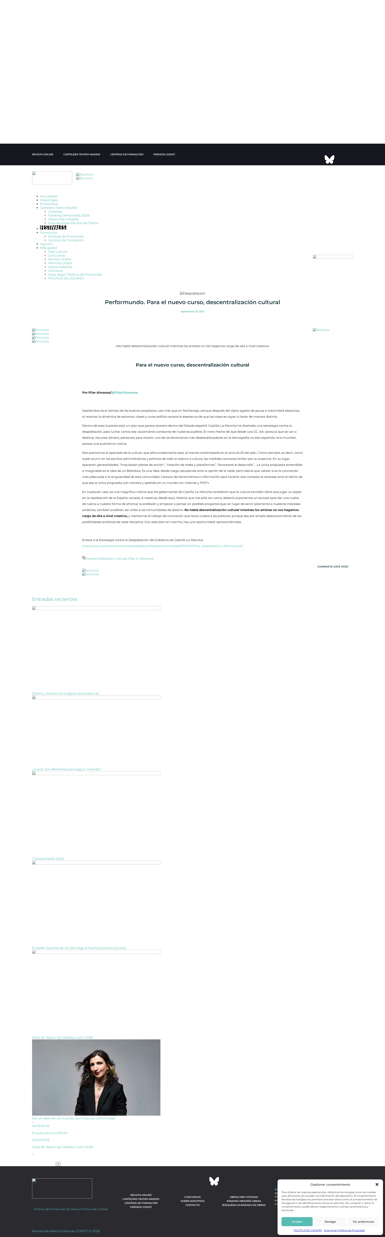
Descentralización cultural (106, 568)
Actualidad (48, 205)
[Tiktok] (319, 159)
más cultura (57, 261)
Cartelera (55, 221)
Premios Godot (164, 154)
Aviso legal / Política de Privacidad (344, 1230)
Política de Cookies (94, 1218)
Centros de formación (126, 154)
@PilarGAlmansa (124, 402)
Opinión (46, 253)
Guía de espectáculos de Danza (73, 232)
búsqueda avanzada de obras (244, 1214)
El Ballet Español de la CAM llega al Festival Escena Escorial (79, 957)
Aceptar (297, 1221)
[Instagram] (335, 149)
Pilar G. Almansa (141, 568)
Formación (48, 242)
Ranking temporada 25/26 (69, 224)
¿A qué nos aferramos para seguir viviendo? (66, 778)
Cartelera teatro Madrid (81, 154)
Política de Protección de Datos (56, 1218)
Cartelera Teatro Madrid (58, 217)
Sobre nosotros (60, 276)
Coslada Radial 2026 (48, 868)
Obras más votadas (63, 228)
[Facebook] (324, 149)
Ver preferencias (363, 1221)
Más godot (48, 257)
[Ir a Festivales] (53, 238)
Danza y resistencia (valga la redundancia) (65, 703)
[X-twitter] (313, 149)
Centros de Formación (66, 249)
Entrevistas (49, 213)
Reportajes (49, 209)
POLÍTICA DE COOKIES (308, 1230)
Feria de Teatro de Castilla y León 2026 (62, 1047)
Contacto (55, 280)
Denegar (330, 1221)
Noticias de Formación (66, 246)
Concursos (56, 265)
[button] (377, 1184)
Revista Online (42, 154)
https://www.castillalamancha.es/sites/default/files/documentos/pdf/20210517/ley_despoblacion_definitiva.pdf (162, 555)
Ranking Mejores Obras (244, 1210)
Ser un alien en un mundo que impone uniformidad (73, 1127)
